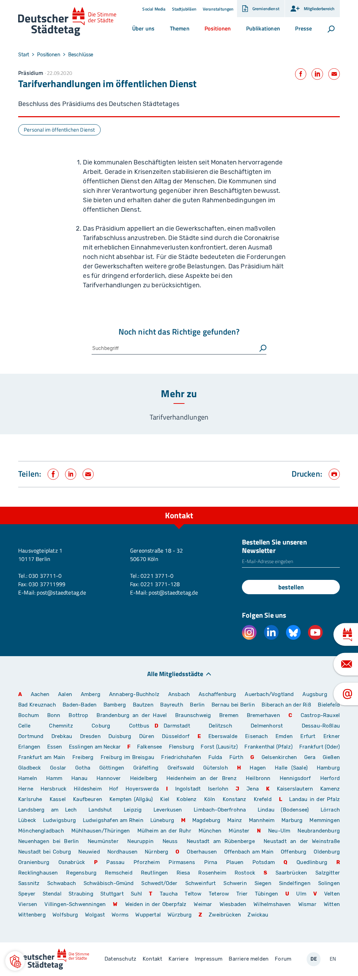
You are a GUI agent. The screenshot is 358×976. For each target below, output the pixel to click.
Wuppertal (148, 915)
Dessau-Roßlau (321, 726)
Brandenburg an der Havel (131, 715)
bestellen (291, 587)
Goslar (58, 768)
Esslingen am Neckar (95, 747)
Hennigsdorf (295, 778)
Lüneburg (162, 820)
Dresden (90, 736)
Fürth (236, 757)
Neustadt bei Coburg (44, 852)
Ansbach (179, 694)
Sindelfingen (294, 883)
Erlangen (29, 747)
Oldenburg (327, 852)
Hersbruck (54, 789)
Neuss (170, 841)
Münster (239, 831)
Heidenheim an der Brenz (201, 778)
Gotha (82, 768)
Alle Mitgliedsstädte (175, 673)
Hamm (54, 778)
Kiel (164, 799)
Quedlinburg (311, 862)
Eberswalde (222, 736)
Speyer (26, 894)
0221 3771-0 (157, 575)
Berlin (197, 705)
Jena (252, 789)
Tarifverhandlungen (179, 417)
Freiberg (82, 757)
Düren (146, 736)
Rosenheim (212, 873)
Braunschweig (193, 715)
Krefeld (263, 799)
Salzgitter (327, 873)
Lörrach (330, 810)
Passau (115, 862)
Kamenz (330, 789)
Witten (332, 904)
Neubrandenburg (319, 831)
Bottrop (78, 715)
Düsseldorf (175, 736)
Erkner (331, 736)
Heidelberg (143, 778)
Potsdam (263, 862)
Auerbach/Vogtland (269, 694)
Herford (330, 778)
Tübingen (266, 894)
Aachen (40, 694)
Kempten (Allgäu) (131, 799)
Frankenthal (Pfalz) (268, 747)
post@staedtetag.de (61, 592)
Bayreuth (171, 705)
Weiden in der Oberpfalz (157, 904)
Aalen (65, 694)
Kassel (58, 799)
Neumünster (103, 841)
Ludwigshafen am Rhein (113, 820)
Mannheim (261, 820)
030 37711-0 (45, 575)
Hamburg (328, 768)
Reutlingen (154, 873)
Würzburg (179, 915)
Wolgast (95, 915)
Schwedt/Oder (159, 883)
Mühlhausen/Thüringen (100, 831)
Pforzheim (147, 862)
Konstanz (234, 799)
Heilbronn (258, 778)
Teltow (193, 894)
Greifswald (180, 768)
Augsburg (314, 694)
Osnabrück (71, 862)
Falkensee (149, 747)
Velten (332, 894)
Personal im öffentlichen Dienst (59, 130)
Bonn (53, 715)
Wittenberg (32, 915)
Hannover (108, 778)
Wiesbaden (233, 904)
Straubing (81, 894)
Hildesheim (88, 789)
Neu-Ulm (279, 831)
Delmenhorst (267, 726)
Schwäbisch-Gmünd (109, 883)
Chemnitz (61, 726)
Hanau (79, 778)
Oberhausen (202, 852)
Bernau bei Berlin (234, 705)
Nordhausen (122, 852)
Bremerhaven (263, 715)
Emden (284, 736)
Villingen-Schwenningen (75, 904)
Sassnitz (29, 883)
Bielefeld (329, 705)
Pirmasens (182, 862)
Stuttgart (112, 894)
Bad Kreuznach (37, 705)
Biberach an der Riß (286, 705)
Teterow (219, 894)
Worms (120, 915)
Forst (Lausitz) (219, 747)
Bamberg (114, 705)
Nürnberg (156, 852)
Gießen (331, 757)
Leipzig (133, 810)
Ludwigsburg (59, 820)
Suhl (136, 894)
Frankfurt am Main (41, 757)
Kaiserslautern (295, 789)
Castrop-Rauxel (320, 715)
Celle (24, 726)
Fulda (215, 757)
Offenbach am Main (248, 852)
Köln (209, 799)
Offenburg (294, 852)
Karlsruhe (30, 799)
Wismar (307, 904)
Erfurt (307, 736)
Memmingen (324, 820)
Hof (114, 789)
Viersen (27, 904)
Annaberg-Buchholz (134, 694)
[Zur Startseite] (67, 21)
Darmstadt (177, 726)
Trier (242, 894)
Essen (54, 747)
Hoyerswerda (142, 789)
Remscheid (119, 873)
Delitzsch (220, 726)
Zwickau (258, 915)
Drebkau (63, 736)
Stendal (52, 894)
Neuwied (89, 852)
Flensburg (181, 747)
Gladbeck (29, 768)
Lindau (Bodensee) (283, 810)
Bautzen (143, 705)
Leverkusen (167, 810)
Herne (25, 789)
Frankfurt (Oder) (319, 747)
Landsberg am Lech (47, 810)
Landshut (100, 810)
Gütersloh (215, 768)
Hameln (27, 778)
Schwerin (234, 883)
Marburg (291, 820)
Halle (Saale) (291, 768)
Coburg (101, 726)
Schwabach (62, 883)
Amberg (90, 694)
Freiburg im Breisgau (127, 757)
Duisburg (119, 736)
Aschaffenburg (217, 694)
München (210, 831)
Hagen (258, 768)
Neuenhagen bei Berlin (48, 841)
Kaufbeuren (87, 799)
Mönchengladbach (41, 831)
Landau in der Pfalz (314, 799)
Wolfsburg (65, 915)
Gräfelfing (147, 768)
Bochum (28, 715)
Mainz (234, 820)
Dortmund (30, 736)
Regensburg (81, 873)
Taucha (169, 894)
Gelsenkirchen (279, 757)
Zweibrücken (225, 915)
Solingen (329, 883)
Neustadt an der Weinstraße (302, 841)
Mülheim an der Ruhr (164, 831)
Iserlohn (218, 789)
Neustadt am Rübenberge (221, 841)
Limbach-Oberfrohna (220, 810)
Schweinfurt (200, 883)
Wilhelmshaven (272, 904)
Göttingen (113, 768)
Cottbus (139, 726)
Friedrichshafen (181, 757)
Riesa (183, 873)
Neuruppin (140, 841)
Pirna (210, 862)
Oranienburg (33, 862)
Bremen (228, 715)
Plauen (234, 862)
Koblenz (186, 799)
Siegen (263, 883)
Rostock (245, 873)
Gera (310, 757)
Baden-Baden (79, 705)
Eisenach (256, 736)
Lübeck (28, 820)
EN (333, 959)
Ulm (301, 894)
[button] (143, 28)
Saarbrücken (291, 873)
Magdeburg (206, 820)
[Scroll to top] (337, 507)
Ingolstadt (188, 789)
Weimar (203, 904)
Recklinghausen (38, 873)
